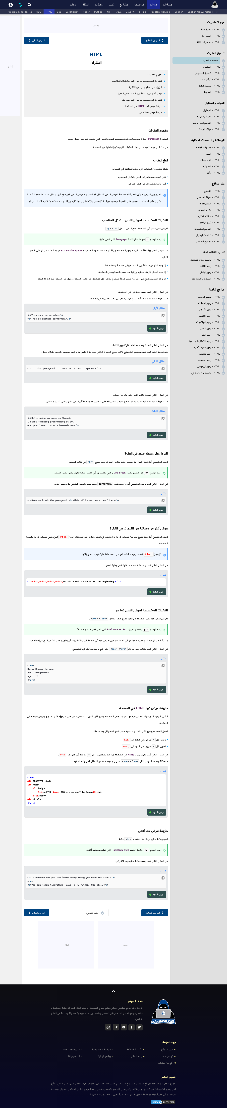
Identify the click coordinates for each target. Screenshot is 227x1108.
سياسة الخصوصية (101, 1049)
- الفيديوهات (210, 160)
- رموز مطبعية (209, 360)
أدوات (73, 4)
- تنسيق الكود (209, 85)
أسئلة (85, 4)
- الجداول (211, 110)
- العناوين (211, 66)
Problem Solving (160, 11)
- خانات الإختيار (209, 216)
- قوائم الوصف (209, 129)
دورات (153, 4)
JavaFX (130, 11)
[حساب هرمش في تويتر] (139, 1027)
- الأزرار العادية (209, 209)
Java (119, 11)
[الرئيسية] (215, 4)
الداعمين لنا (74, 1056)
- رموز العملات (209, 303)
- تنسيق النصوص (207, 73)
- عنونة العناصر (208, 197)
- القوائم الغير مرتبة (206, 122)
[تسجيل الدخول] (10, 4)
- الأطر (213, 172)
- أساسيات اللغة (208, 42)
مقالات (99, 4)
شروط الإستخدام (71, 1049)
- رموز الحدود (209, 328)
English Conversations (201, 11)
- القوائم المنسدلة (207, 228)
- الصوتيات (211, 166)
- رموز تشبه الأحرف (206, 347)
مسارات (167, 4)
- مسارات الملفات (207, 147)
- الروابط (212, 92)
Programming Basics (20, 11)
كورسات (139, 4)
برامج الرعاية (104, 1056)
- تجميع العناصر (208, 241)
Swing (142, 11)
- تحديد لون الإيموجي (205, 372)
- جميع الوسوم (209, 296)
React (86, 11)
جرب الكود (158, 328)
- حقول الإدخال (209, 203)
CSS (59, 11)
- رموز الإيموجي (208, 366)
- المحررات (211, 35)
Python (98, 11)
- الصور (212, 153)
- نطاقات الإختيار (208, 235)
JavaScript (72, 11)
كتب (111, 4)
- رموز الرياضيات (208, 322)
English (179, 11)
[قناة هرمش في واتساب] (108, 1027)
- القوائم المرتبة (208, 116)
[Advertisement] (96, 25)
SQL (38, 11)
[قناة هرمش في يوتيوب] (124, 1027)
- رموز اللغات (210, 266)
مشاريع (124, 4)
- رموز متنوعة (209, 353)
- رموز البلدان (210, 272)
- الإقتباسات (210, 79)
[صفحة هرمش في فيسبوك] (131, 1027)
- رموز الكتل (210, 334)
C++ (109, 11)
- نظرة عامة (210, 29)
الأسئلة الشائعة (134, 1049)
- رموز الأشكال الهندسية (204, 341)
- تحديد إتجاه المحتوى (205, 259)
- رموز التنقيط (209, 315)
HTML (49, 11)
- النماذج (212, 190)
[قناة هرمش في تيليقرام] (116, 1027)
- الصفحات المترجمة (205, 278)
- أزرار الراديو (210, 222)
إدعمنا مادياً (136, 1056)
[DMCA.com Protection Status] (163, 1103)
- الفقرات (210, 60)
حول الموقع (167, 1049)
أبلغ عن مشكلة (165, 1062)
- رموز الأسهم (209, 309)
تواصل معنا (167, 1056)
